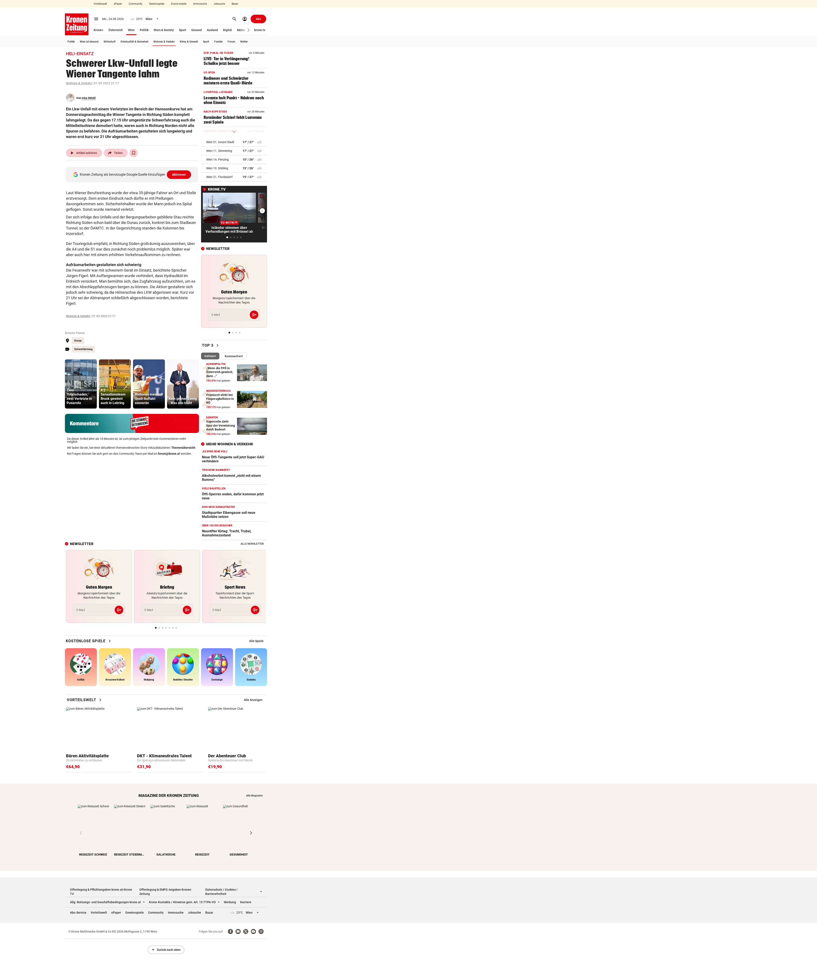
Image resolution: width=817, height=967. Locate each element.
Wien (131, 30)
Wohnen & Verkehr (164, 41)
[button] (249, 30)
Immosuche (200, 3)
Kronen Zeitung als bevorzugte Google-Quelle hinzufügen (133, 174)
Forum (231, 41)
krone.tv (259, 30)
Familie (218, 41)
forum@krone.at (169, 453)
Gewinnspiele (156, 3)
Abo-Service (78, 912)
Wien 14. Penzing (217, 159)
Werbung (230, 902)
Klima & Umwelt (189, 41)
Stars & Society (164, 30)
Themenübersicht (183, 447)
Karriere (245, 902)
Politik (144, 30)
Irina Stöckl (89, 98)
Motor (241, 30)
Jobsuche (219, 3)
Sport (182, 30)
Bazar (235, 3)
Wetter (244, 41)
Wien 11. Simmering (219, 150)
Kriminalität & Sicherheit (134, 41)
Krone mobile (178, 3)
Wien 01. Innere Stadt (220, 142)
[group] (81, 384)
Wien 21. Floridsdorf (219, 177)
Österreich (116, 30)
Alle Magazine (254, 795)
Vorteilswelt (100, 3)
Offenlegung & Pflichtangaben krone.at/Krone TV (101, 892)
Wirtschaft (110, 41)
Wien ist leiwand (89, 41)
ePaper (118, 3)
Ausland (212, 30)
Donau (78, 340)
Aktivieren (179, 174)
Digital (227, 30)
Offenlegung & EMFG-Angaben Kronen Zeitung (165, 892)
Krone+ (98, 30)
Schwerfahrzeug (83, 349)
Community (135, 3)
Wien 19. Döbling (217, 168)
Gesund (196, 30)
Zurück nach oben (166, 949)
